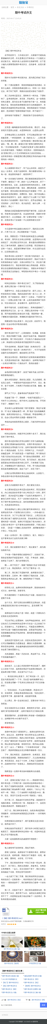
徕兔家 (21, 1021)
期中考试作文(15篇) (9, 992)
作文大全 (20, 7)
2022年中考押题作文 (9, 979)
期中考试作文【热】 (31, 982)
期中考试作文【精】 (9, 989)
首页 (12, 7)
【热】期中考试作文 (9, 986)
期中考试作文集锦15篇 (10, 976)
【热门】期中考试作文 (10, 982)
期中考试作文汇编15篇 (32, 992)
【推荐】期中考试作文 (32, 986)
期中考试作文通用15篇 (32, 989)
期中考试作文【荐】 (31, 979)
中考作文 (30, 7)
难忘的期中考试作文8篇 (33, 976)
